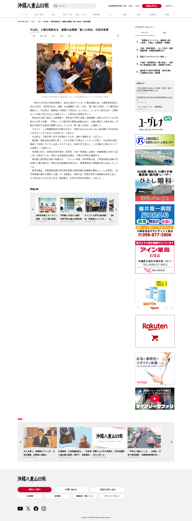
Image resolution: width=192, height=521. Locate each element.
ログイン (169, 6)
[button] (33, 209)
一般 (39, 21)
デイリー (145, 33)
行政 (61, 36)
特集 (124, 14)
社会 (53, 14)
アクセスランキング (143, 27)
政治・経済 (38, 14)
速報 (167, 14)
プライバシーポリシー (112, 496)
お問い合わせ (71, 489)
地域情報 (96, 14)
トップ (24, 14)
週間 (164, 33)
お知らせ (140, 83)
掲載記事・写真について (85, 496)
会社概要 (30, 496)
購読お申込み (151, 6)
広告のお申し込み (108, 489)
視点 (139, 14)
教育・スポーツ (81, 14)
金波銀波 (153, 14)
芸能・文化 (67, 14)
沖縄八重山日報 (23, 21)
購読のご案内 (34, 489)
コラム (110, 14)
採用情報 (57, 496)
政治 (69, 36)
